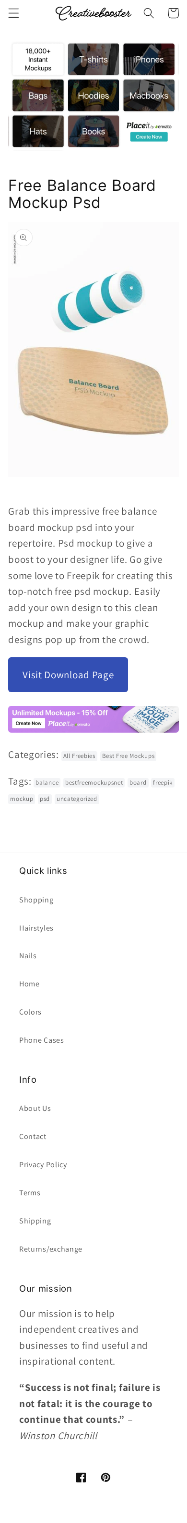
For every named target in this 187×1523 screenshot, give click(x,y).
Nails (27, 956)
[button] (13, 13)
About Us (35, 1108)
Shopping (36, 900)
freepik (163, 782)
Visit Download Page (68, 674)
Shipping (35, 1221)
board (137, 782)
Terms (29, 1193)
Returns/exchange (50, 1249)
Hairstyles (36, 928)
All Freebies (79, 756)
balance (46, 782)
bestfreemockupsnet (94, 782)
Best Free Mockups (128, 756)
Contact (33, 1136)
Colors (30, 1012)
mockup (21, 799)
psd (45, 799)
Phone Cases (41, 1040)
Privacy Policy (43, 1165)
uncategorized (77, 799)
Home (29, 984)
